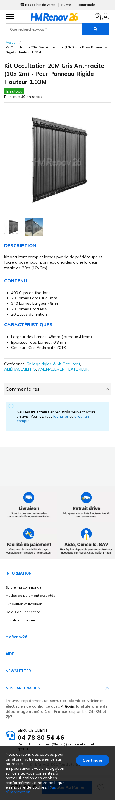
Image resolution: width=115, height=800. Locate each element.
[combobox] (44, 29)
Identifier (61, 416)
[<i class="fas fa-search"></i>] (95, 29)
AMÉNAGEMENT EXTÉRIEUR (63, 369)
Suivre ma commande (78, 5)
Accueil (11, 42)
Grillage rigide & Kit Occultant (53, 363)
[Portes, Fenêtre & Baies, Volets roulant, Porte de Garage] (54, 17)
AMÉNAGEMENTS (20, 369)
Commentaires (23, 389)
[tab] (57, 389)
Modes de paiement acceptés (30, 595)
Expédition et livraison (24, 604)
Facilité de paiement (22, 620)
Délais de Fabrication (23, 612)
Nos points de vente (40, 5)
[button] (34, 227)
